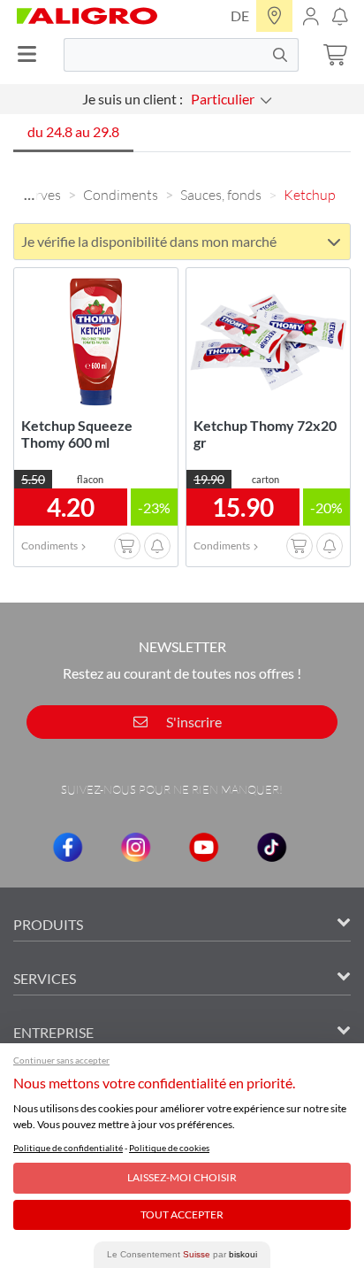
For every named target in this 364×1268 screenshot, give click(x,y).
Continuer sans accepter (61, 1060)
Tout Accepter (182, 1214)
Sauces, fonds (221, 195)
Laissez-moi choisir (182, 1177)
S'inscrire (192, 721)
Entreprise (53, 1032)
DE (240, 15)
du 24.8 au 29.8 (73, 131)
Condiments (120, 195)
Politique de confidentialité (68, 1147)
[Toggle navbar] (31, 54)
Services (44, 978)
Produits (48, 924)
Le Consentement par (182, 1254)
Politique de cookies (169, 1147)
